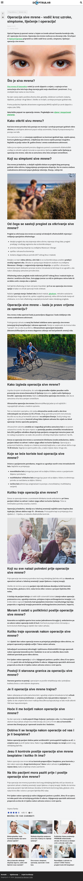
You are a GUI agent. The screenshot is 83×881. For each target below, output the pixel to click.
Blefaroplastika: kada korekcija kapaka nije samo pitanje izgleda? (16, 838)
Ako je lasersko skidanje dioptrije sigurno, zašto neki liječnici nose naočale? (17, 862)
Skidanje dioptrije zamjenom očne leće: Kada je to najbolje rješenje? (41, 838)
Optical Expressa (15, 39)
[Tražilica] (81, 2)
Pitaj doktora (12, 12)
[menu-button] (2, 3)
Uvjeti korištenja (27, 875)
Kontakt (4, 875)
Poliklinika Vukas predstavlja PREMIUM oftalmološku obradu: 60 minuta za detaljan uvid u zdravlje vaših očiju (64, 839)
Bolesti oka (22, 12)
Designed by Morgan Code (24, 877)
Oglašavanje (14, 875)
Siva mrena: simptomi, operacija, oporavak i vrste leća (40, 862)
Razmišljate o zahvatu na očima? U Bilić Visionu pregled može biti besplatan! (64, 862)
